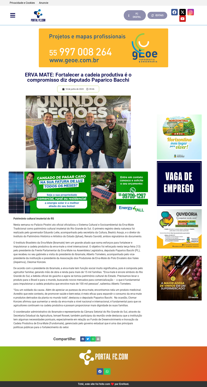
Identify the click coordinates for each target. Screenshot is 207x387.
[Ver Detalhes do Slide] (103, 47)
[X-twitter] (182, 12)
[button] (82, 339)
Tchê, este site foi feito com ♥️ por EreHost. (103, 384)
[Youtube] (182, 18)
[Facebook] (174, 12)
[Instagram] (190, 12)
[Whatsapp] (107, 371)
